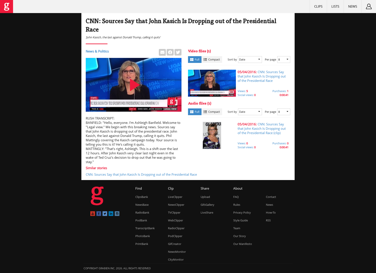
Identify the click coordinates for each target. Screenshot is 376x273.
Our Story (239, 236)
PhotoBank (142, 236)
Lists (335, 6)
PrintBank (141, 244)
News (352, 6)
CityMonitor (176, 259)
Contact (271, 197)
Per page (270, 59)
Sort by (232, 59)
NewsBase (142, 205)
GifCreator (174, 244)
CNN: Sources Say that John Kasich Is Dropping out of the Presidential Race (141, 174)
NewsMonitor (177, 252)
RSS (268, 220)
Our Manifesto (242, 244)
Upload (205, 197)
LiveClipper (175, 197)
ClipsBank (141, 197)
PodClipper (175, 236)
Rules (236, 205)
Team (236, 228)
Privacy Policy (242, 212)
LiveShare (207, 212)
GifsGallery (207, 205)
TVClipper (174, 212)
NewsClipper (176, 205)
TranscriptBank (145, 228)
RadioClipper (176, 228)
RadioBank (142, 212)
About (237, 188)
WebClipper (175, 220)
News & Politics (97, 51)
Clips (318, 6)
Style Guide (240, 220)
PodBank (141, 220)
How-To (271, 212)
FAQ (236, 197)
